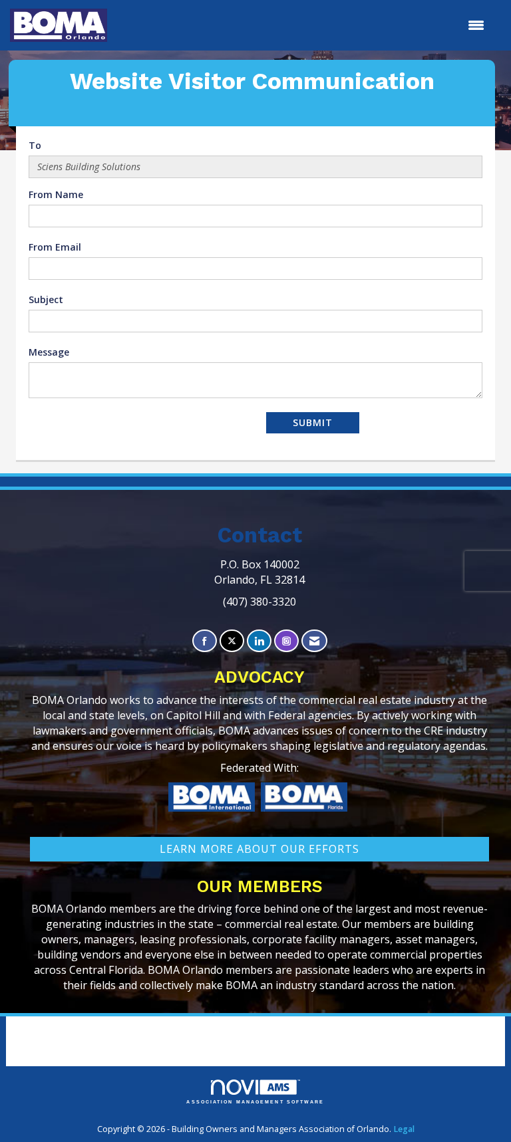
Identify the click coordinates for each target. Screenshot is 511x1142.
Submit (313, 422)
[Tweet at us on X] (232, 641)
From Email (55, 247)
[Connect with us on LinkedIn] (259, 641)
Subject (46, 299)
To (35, 145)
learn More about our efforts (259, 849)
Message (49, 352)
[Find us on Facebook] (204, 641)
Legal (404, 1129)
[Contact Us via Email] (314, 641)
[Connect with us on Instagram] (286, 641)
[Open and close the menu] (302, 25)
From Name (56, 194)
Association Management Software (255, 1101)
